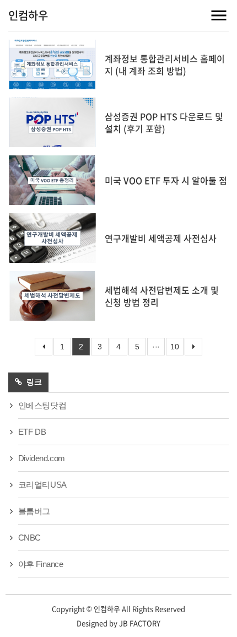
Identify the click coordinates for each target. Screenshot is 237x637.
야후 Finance (40, 564)
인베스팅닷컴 (42, 405)
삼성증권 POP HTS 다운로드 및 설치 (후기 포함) (164, 122)
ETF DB (32, 431)
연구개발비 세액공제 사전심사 (161, 238)
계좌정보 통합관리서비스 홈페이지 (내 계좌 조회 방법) (165, 64)
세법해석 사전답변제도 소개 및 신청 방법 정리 (162, 296)
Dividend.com (41, 458)
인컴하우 (28, 15)
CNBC (29, 537)
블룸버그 (34, 511)
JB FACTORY (139, 623)
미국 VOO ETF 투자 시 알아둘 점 (166, 180)
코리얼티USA (42, 484)
